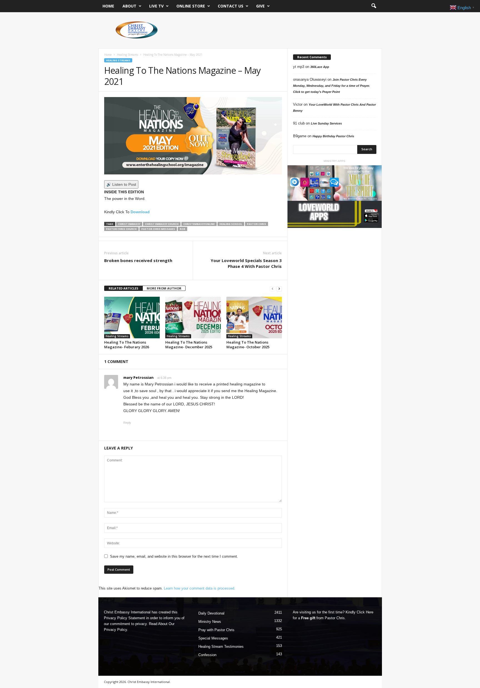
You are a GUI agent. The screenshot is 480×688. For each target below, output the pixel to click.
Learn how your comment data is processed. (199, 588)
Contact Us (230, 6)
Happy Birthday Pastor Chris (333, 136)
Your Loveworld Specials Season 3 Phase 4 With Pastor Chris (246, 263)
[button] (374, 6)
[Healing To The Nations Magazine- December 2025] (193, 317)
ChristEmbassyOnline (199, 224)
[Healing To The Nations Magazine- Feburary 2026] (132, 317)
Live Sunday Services (326, 123)
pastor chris (256, 224)
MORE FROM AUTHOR (164, 288)
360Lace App (319, 66)
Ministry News (209, 622)
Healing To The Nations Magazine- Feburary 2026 (126, 344)
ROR (182, 229)
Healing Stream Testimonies (221, 646)
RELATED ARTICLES (123, 288)
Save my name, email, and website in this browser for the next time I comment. (174, 556)
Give (260, 6)
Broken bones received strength (138, 260)
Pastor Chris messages (158, 229)
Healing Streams (127, 55)
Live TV (156, 6)
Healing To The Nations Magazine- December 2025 (188, 344)
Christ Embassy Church (162, 224)
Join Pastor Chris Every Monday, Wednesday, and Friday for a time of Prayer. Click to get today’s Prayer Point (331, 85)
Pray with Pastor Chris (216, 630)
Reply (127, 422)
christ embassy (129, 224)
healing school (230, 224)
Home (108, 6)
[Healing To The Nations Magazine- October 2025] (254, 317)
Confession (207, 655)
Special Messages (213, 638)
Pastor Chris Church (121, 229)
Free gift (308, 618)
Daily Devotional (211, 613)
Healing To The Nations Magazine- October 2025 (247, 344)
